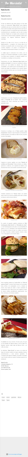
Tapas (3, 400)
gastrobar (13, 397)
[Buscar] (26, 3)
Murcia (19, 397)
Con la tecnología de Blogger (15, 454)
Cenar (3, 397)
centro (8, 397)
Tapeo (8, 400)
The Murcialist (13, 3)
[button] (26, 10)
